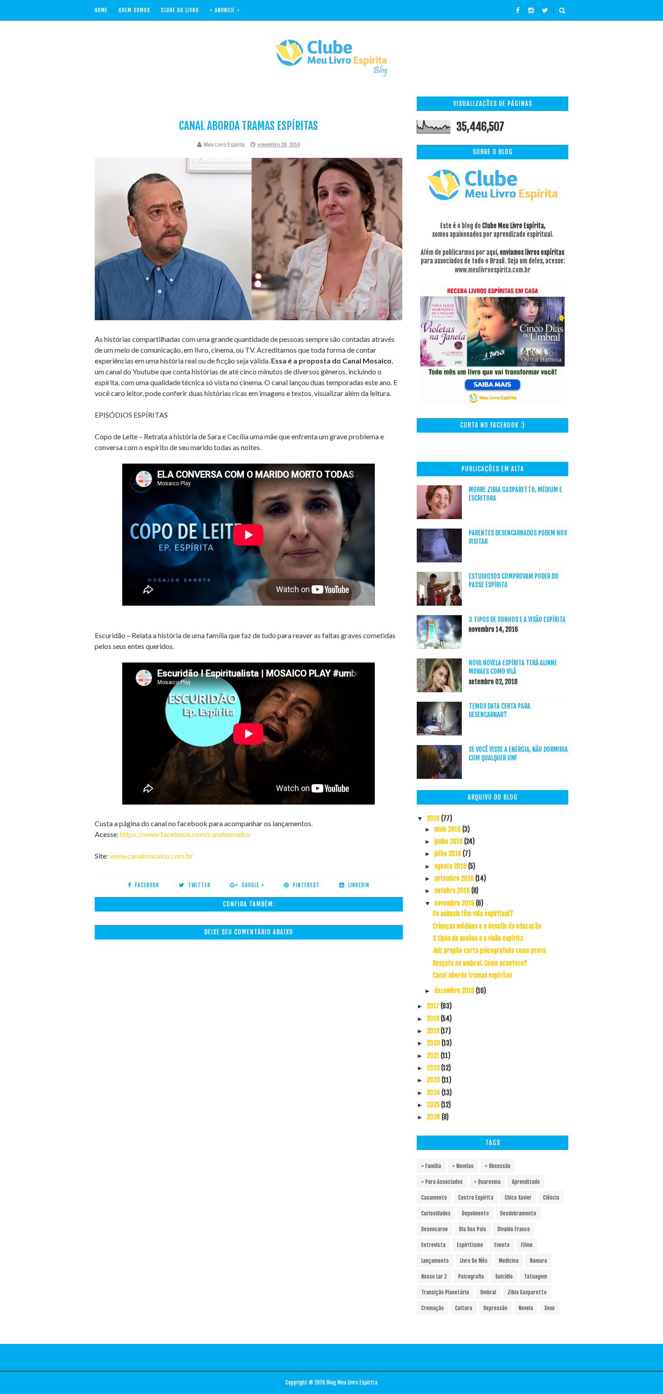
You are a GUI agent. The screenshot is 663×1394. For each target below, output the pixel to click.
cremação (432, 1308)
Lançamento (435, 1260)
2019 (434, 1031)
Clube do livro (180, 10)
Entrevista (433, 1245)
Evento (502, 1245)
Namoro (538, 1260)
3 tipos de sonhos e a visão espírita (517, 619)
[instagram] (531, 10)
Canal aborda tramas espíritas (472, 975)
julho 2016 (448, 853)
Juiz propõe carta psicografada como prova (489, 950)
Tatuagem (535, 1276)
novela (526, 1308)
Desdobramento (518, 1213)
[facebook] (518, 10)
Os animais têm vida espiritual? (473, 913)
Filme (527, 1245)
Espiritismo (470, 1245)
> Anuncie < (225, 10)
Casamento (434, 1197)
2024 (434, 1092)
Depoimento (475, 1213)
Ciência (551, 1197)
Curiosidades (436, 1213)
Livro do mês (474, 1260)
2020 (434, 1043)
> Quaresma (487, 1181)
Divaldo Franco (513, 1229)
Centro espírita (475, 1197)
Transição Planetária (445, 1292)
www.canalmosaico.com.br (151, 855)
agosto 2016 (451, 866)
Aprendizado (526, 1181)
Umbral (488, 1292)
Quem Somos (134, 10)
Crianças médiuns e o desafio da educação (487, 926)
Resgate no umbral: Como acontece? (480, 963)
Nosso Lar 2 (434, 1276)
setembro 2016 (454, 878)
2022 (434, 1068)
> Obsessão (498, 1166)
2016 (434, 818)
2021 (434, 1055)
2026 (434, 1117)
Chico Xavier (518, 1197)
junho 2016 (449, 841)
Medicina (509, 1260)
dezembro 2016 (455, 990)
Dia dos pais (472, 1229)
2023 (434, 1080)
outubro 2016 (452, 890)
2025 (434, 1105)
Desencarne (434, 1229)
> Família (431, 1166)
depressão (495, 1308)
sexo (549, 1308)
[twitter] (545, 10)
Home (101, 10)
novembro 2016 (455, 903)
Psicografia (471, 1276)
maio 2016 (448, 829)
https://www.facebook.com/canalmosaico (185, 834)
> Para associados (442, 1181)
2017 (434, 1006)
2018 (434, 1018)
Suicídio (504, 1276)
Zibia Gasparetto (527, 1292)
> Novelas (463, 1166)
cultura (463, 1308)
